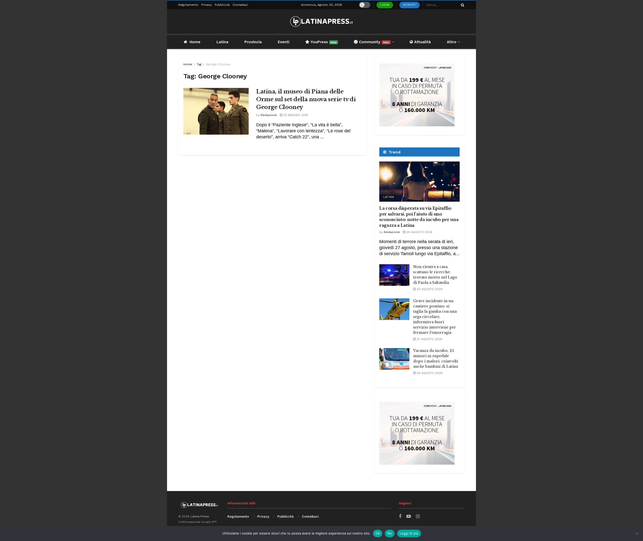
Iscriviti (409, 5)
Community (373, 42)
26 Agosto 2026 (429, 373)
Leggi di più (409, 533)
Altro (451, 42)
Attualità (422, 42)
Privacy (206, 5)
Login (385, 5)
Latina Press (199, 516)
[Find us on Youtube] (408, 516)
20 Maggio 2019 (295, 115)
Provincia (253, 42)
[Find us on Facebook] (400, 516)
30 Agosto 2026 (429, 289)
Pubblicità (222, 5)
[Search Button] (461, 5)
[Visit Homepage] (321, 21)
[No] (636, 533)
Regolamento (188, 5)
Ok (378, 533)
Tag (199, 64)
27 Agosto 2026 (429, 339)
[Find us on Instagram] (418, 516)
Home (195, 42)
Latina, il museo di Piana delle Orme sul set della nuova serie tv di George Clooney (306, 99)
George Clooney (218, 64)
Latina (222, 42)
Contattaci (240, 5)
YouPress (322, 42)
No (389, 533)
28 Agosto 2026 (418, 232)
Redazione (269, 115)
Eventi (283, 42)
